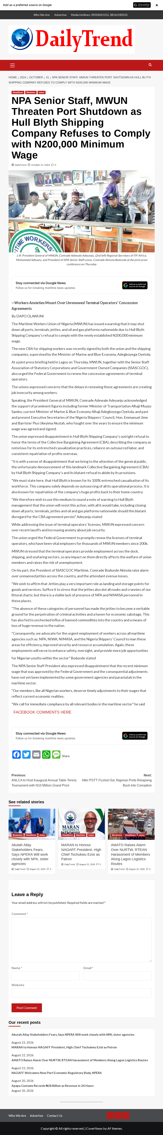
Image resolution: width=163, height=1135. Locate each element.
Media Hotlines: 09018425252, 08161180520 (99, 14)
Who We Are (42, 14)
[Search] (150, 64)
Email (88, 968)
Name (17, 968)
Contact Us (54, 1115)
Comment (20, 914)
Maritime (30, 92)
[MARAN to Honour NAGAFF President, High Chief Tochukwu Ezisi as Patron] (81, 824)
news (41, 92)
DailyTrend (20, 164)
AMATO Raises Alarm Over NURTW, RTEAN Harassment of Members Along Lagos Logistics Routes (130, 854)
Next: (117, 780)
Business (17, 835)
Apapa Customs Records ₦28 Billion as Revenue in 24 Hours (53, 1085)
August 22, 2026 (37, 869)
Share (66, 756)
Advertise (60, 14)
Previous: (44, 780)
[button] (12, 65)
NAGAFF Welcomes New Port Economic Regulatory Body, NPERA (57, 1073)
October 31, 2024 (40, 164)
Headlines (18, 92)
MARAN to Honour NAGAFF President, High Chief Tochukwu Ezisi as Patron (81, 852)
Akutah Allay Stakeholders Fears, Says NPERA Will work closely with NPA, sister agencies (30, 854)
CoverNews (94, 1128)
